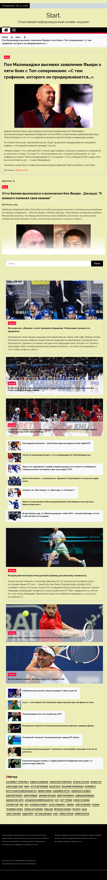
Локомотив (12, 805)
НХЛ (26, 805)
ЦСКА (84, 809)
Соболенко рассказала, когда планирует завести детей (49, 691)
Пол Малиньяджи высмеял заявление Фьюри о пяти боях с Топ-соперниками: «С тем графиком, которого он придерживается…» (52, 70)
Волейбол (90, 786)
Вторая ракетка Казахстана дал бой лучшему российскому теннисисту (47, 575)
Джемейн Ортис (61, 791)
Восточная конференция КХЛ (21, 791)
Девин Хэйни (45, 791)
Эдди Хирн (27, 814)
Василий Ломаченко (73, 786)
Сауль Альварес (57, 805)
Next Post (7, 181)
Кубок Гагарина (81, 800)
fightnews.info (21, 170)
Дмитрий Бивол (65, 796)
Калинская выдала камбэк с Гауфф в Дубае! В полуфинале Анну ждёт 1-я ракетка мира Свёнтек (57, 762)
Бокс (7, 57)
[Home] (6, 30)
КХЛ (57, 800)
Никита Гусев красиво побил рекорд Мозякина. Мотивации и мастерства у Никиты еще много (58, 503)
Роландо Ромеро (38, 805)
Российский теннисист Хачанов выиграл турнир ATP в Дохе (50, 737)
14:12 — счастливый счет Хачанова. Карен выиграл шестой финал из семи (57, 702)
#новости (95, 782)
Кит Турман (66, 800)
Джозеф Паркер (14, 796)
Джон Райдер (31, 796)
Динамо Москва (47, 796)
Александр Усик (14, 786)
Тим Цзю (48, 809)
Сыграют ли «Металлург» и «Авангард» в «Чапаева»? (48, 490)
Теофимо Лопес (14, 809)
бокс (55, 814)
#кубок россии (81, 782)
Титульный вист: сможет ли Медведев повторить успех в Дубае (39, 638)
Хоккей (12, 323)
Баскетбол (55, 786)
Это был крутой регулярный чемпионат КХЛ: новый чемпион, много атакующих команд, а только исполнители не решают (51, 389)
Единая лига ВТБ (14, 800)
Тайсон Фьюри (83, 805)
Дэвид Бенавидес (84, 796)
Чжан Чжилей (13, 814)
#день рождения (39, 782)
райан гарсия (66, 814)
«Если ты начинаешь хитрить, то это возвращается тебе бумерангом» (56, 455)
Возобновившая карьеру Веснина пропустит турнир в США (36, 679)
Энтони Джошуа (43, 814)
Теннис (12, 570)
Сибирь (70, 805)
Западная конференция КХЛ (39, 800)
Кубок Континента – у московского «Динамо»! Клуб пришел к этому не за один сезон (60, 479)
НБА (21, 805)
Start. (53, 15)
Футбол (76, 809)
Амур (26, 786)
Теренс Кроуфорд (33, 809)
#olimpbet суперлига (17, 782)
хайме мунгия (82, 814)
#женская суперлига (60, 782)
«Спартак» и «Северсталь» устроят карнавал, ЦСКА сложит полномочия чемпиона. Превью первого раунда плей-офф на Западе (52, 431)
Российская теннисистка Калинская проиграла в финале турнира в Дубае (58, 726)
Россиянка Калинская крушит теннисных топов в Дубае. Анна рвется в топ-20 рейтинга (59, 750)
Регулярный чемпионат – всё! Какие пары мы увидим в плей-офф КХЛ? (56, 443)
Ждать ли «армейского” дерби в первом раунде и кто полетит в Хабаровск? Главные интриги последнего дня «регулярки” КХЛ (59, 468)
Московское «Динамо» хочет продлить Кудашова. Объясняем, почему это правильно (49, 330)
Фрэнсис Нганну (62, 809)
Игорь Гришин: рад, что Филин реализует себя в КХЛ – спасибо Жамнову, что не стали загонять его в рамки (60, 514)
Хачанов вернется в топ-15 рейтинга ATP (42, 714)
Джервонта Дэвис (81, 791)
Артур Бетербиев (39, 786)
